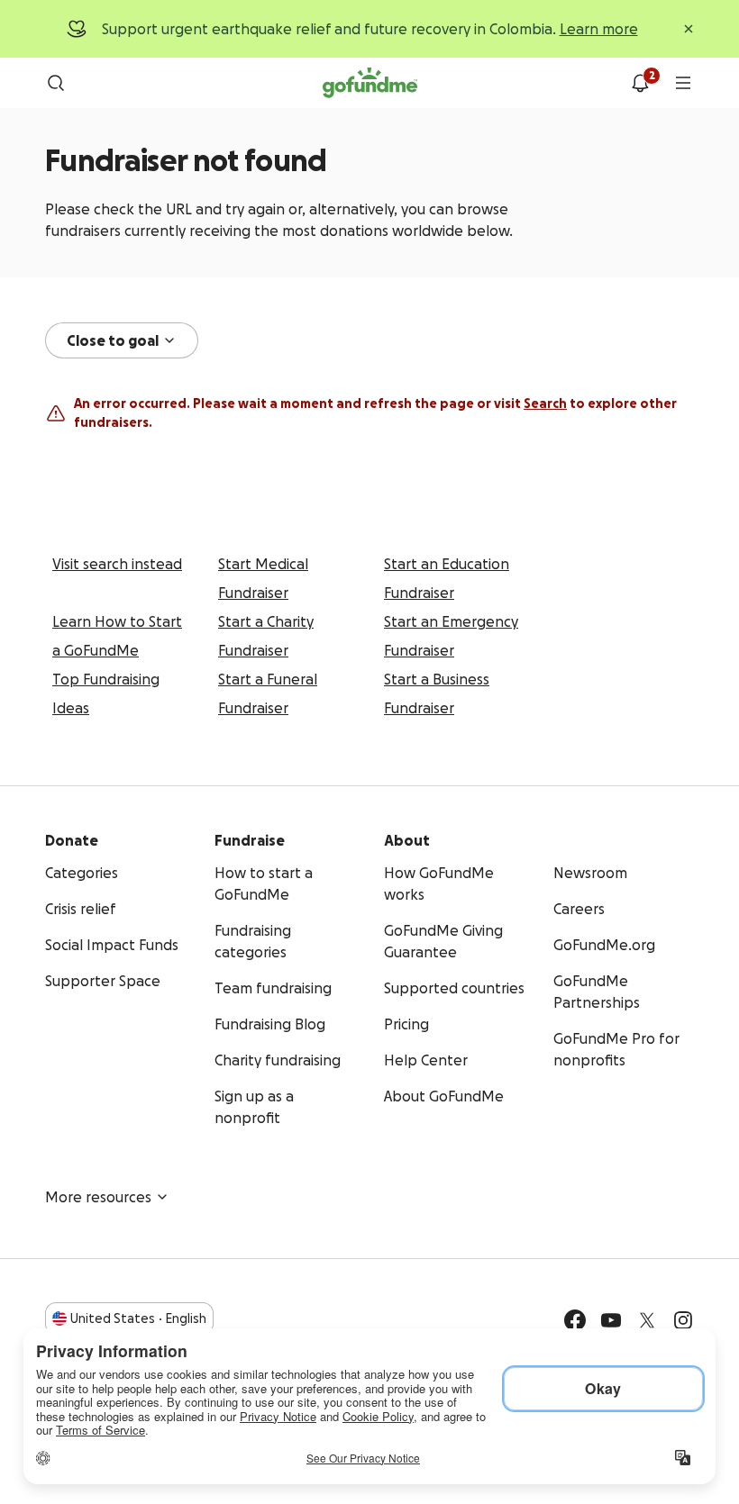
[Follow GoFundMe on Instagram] (683, 1320)
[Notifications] (640, 83)
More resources (98, 1197)
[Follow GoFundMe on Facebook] (575, 1320)
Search (545, 403)
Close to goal (113, 340)
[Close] (688, 28)
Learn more (599, 29)
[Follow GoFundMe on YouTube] (611, 1320)
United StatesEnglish (138, 1318)
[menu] (683, 83)
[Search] (56, 83)
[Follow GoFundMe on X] (647, 1320)
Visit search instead (117, 564)
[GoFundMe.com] (370, 83)
